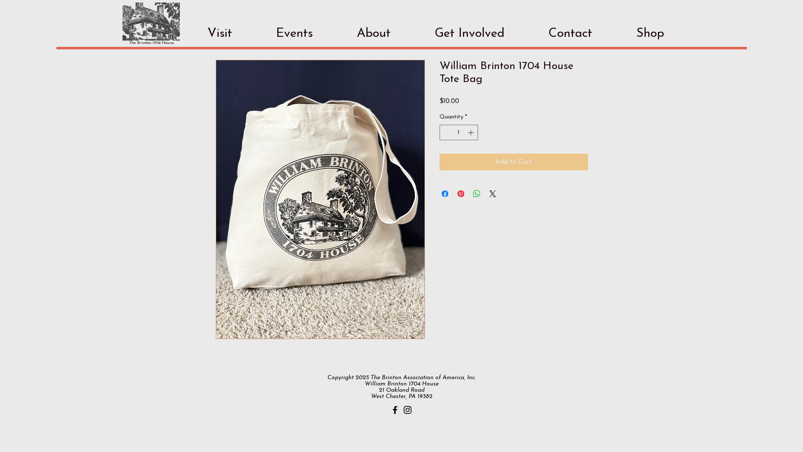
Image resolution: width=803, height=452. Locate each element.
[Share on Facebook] (445, 194)
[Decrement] (446, 132)
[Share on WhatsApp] (477, 194)
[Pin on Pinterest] (461, 194)
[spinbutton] (458, 132)
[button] (219, 33)
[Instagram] (407, 410)
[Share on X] (493, 194)
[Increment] (471, 132)
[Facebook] (395, 410)
